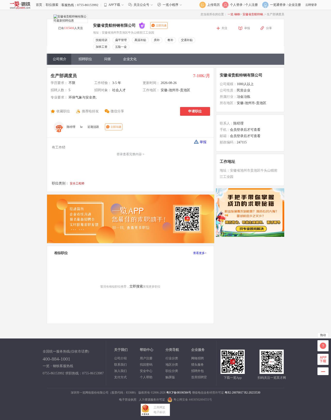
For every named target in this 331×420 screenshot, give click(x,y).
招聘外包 (197, 371)
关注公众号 (141, 5)
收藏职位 (63, 111)
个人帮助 (146, 377)
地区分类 (172, 364)
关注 (224, 28)
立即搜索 (136, 286)
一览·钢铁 (234, 14)
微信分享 (117, 111)
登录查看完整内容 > (130, 154)
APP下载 (114, 5)
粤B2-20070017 (234, 392)
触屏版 (170, 377)
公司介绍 (120, 358)
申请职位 (195, 111)
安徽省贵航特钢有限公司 (241, 75)
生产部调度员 (64, 75)
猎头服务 (197, 364)
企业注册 (294, 5)
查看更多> (199, 253)
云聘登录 (311, 5)
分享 (269, 28)
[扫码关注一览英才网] (272, 372)
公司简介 (59, 59)
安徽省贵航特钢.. (253, 14)
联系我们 (120, 364)
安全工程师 (77, 183)
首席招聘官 (199, 377)
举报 (247, 28)
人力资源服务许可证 (152, 399)
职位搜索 (52, 5)
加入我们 (120, 371)
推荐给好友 (90, 111)
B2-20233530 (252, 392)
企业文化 (130, 59)
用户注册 (146, 358)
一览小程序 (170, 5)
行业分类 (172, 358)
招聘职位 (85, 59)
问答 (107, 59)
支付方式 (120, 377)
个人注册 (251, 5)
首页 (39, 5)
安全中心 (146, 371)
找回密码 (146, 364)
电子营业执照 (127, 399)
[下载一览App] (233, 372)
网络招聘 (197, 358)
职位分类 (172, 371)
